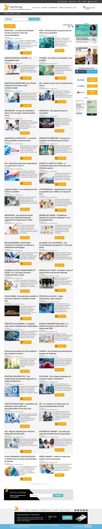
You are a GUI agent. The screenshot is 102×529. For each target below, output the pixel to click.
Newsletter (35, 510)
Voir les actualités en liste (69, 26)
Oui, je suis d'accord (78, 526)
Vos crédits (92, 86)
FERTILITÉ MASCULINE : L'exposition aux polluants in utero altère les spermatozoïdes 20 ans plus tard (21, 406)
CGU (62, 510)
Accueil (6, 13)
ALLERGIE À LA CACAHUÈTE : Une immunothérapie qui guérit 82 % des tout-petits (56, 245)
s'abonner (67, 517)
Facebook (75, 510)
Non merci (88, 526)
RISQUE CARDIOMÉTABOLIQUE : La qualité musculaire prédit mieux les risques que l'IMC (53, 326)
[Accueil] (7, 7)
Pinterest (81, 510)
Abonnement (53, 7)
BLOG (74, 7)
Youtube (87, 510)
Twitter (78, 510)
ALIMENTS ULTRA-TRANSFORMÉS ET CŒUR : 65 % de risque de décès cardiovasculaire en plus (20, 272)
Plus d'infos (26, 526)
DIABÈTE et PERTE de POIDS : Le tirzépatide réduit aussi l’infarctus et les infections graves (55, 165)
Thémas (84, 1)
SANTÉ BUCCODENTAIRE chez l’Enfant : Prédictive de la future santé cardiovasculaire (21, 85)
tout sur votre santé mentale (92, 79)
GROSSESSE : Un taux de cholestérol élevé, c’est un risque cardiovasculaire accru (20, 113)
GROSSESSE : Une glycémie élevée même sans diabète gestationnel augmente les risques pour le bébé (19, 217)
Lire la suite (26, 52)
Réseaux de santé (65, 7)
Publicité (55, 510)
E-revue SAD (72, 1)
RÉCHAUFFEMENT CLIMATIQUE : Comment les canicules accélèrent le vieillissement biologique (19, 245)
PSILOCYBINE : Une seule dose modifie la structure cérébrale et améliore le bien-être (21, 298)
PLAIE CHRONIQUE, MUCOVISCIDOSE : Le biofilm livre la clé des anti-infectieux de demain (21, 459)
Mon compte (93, 1)
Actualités (36, 7)
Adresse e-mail (34, 493)
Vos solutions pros (92, 92)
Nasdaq (85, 6)
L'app (78, 1)
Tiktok (84, 510)
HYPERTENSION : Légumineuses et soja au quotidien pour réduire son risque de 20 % (55, 191)
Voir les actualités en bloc (72, 26)
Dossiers (44, 7)
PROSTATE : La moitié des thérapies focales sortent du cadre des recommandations (19, 33)
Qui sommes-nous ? (46, 510)
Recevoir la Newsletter (86, 68)
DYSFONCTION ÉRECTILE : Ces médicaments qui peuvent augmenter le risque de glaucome (20, 378)
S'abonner (58, 495)
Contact (67, 510)
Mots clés (8, 19)
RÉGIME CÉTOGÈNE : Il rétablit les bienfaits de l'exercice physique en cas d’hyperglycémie (54, 217)
